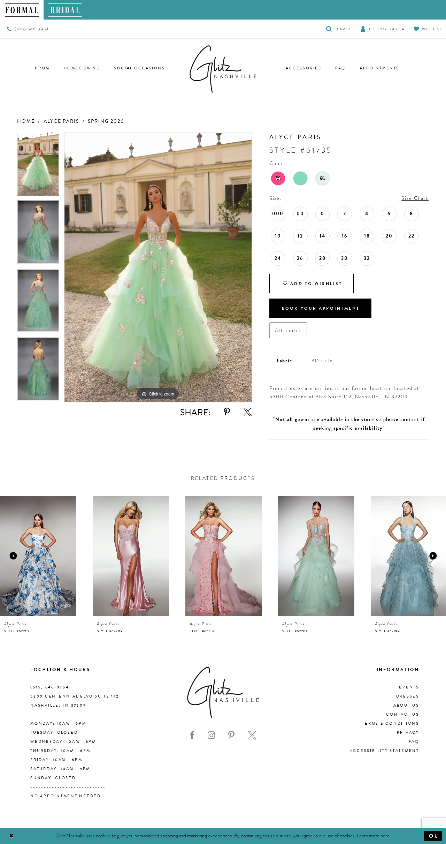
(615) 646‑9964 (49, 687)
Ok (433, 836)
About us (406, 705)
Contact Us (402, 714)
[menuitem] (22, 10)
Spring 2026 (106, 121)
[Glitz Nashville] (223, 69)
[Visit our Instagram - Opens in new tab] (211, 735)
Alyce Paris (61, 121)
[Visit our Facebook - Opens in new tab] (192, 735)
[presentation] (38, 556)
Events (409, 687)
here (385, 835)
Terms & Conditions (390, 723)
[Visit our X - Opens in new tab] (252, 735)
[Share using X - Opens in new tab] (247, 412)
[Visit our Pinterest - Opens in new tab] (231, 735)
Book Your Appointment (321, 308)
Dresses (407, 696)
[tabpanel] (38, 167)
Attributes (288, 330)
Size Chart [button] (415, 198)
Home (25, 121)
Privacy (408, 733)
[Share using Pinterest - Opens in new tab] (227, 412)
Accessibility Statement (384, 751)
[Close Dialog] (11, 836)
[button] (382, 29)
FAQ (414, 742)
